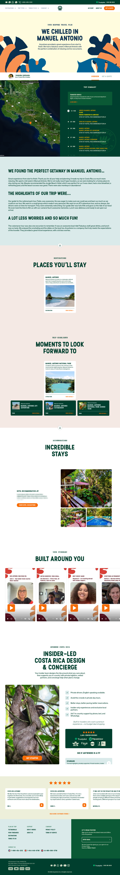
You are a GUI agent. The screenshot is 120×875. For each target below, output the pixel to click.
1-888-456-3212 (27, 2)
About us (99, 8)
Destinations (12, 836)
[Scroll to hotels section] (60, 428)
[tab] (19, 76)
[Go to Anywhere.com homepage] (60, 8)
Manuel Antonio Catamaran (88, 139)
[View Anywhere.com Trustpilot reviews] (105, 2)
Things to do (12, 839)
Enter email (86, 839)
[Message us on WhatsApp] (13, 2)
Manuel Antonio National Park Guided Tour (93, 148)
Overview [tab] (95, 76)
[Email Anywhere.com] (6, 2)
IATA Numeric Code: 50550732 (17, 861)
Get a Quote (109, 8)
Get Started (32, 758)
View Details (69, 310)
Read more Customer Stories (59, 814)
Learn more (73, 102)
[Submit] (110, 839)
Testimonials (12, 830)
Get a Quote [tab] (107, 76)
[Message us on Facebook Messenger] (16, 2)
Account (91, 8)
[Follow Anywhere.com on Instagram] (68, 865)
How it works (31, 830)
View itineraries (13, 833)
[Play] (11, 608)
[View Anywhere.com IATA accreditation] (75, 743)
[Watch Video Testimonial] (42, 805)
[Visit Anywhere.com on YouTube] (65, 865)
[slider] (38, 615)
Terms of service (51, 833)
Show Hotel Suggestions (27, 505)
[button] (8, 619)
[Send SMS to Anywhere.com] (10, 2)
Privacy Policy (91, 848)
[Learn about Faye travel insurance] (84, 743)
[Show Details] (109, 505)
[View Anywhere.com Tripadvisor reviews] (96, 739)
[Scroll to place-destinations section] (60, 245)
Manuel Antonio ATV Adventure (89, 130)
